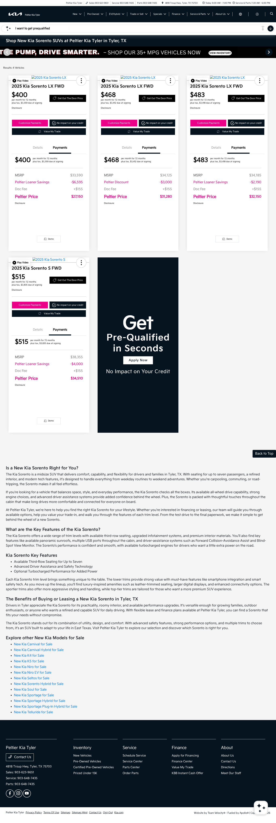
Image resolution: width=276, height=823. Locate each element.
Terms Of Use (51, 812)
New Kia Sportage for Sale (34, 695)
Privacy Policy (34, 812)
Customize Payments (30, 123)
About (227, 747)
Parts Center (131, 767)
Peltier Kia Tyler (15, 812)
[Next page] (269, 52)
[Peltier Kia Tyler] (24, 14)
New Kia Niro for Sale (30, 667)
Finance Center (182, 761)
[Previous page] (6, 52)
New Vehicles (82, 755)
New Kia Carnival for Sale (33, 644)
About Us (227, 755)
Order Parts (131, 773)
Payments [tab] (60, 148)
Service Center (133, 761)
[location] (162, 3)
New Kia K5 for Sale (29, 661)
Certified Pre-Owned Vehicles (93, 767)
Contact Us (22, 757)
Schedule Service (134, 755)
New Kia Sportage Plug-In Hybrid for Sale (45, 707)
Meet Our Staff (231, 773)
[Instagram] (18, 793)
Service (129, 747)
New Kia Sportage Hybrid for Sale (39, 701)
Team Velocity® (216, 813)
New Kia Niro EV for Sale (32, 673)
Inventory (82, 747)
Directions (228, 767)
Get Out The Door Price (70, 98)
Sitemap (65, 812)
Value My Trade (52, 131)
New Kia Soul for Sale (30, 690)
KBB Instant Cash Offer (187, 773)
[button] (20, 81)
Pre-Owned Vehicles (87, 761)
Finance (179, 747)
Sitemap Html (79, 812)
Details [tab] (38, 148)
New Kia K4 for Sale (29, 656)
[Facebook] (10, 793)
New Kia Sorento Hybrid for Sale (38, 684)
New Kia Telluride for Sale (33, 712)
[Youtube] (27, 793)
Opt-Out (108, 812)
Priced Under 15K (85, 773)
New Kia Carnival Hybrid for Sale (39, 650)
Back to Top (264, 454)
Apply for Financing (185, 755)
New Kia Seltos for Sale (31, 678)
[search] (271, 14)
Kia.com (118, 812)
